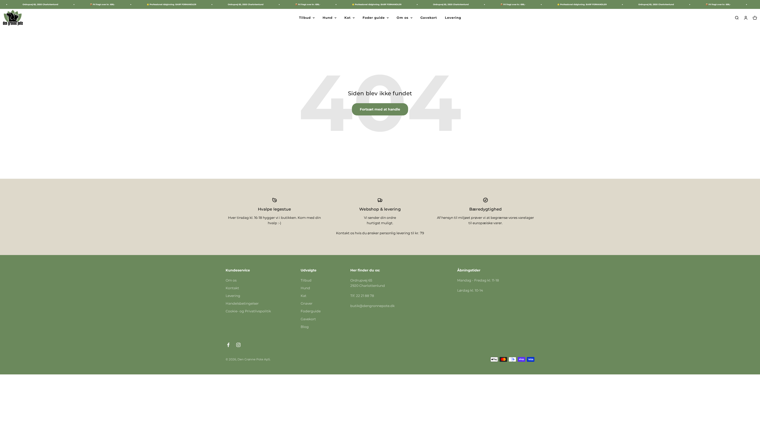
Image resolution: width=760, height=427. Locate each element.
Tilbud (305, 18)
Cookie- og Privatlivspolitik (248, 311)
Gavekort (428, 18)
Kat (347, 18)
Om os (402, 18)
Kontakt (232, 288)
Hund (327, 18)
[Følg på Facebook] (228, 345)
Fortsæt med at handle (380, 109)
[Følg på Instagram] (238, 345)
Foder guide (374, 18)
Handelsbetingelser (242, 303)
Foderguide (311, 311)
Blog (305, 327)
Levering (453, 18)
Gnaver (307, 303)
